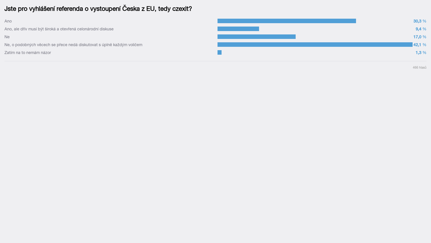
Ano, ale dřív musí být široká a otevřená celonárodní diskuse (59, 29)
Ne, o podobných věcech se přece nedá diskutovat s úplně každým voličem (73, 44)
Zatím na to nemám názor (27, 52)
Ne (7, 36)
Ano (8, 21)
